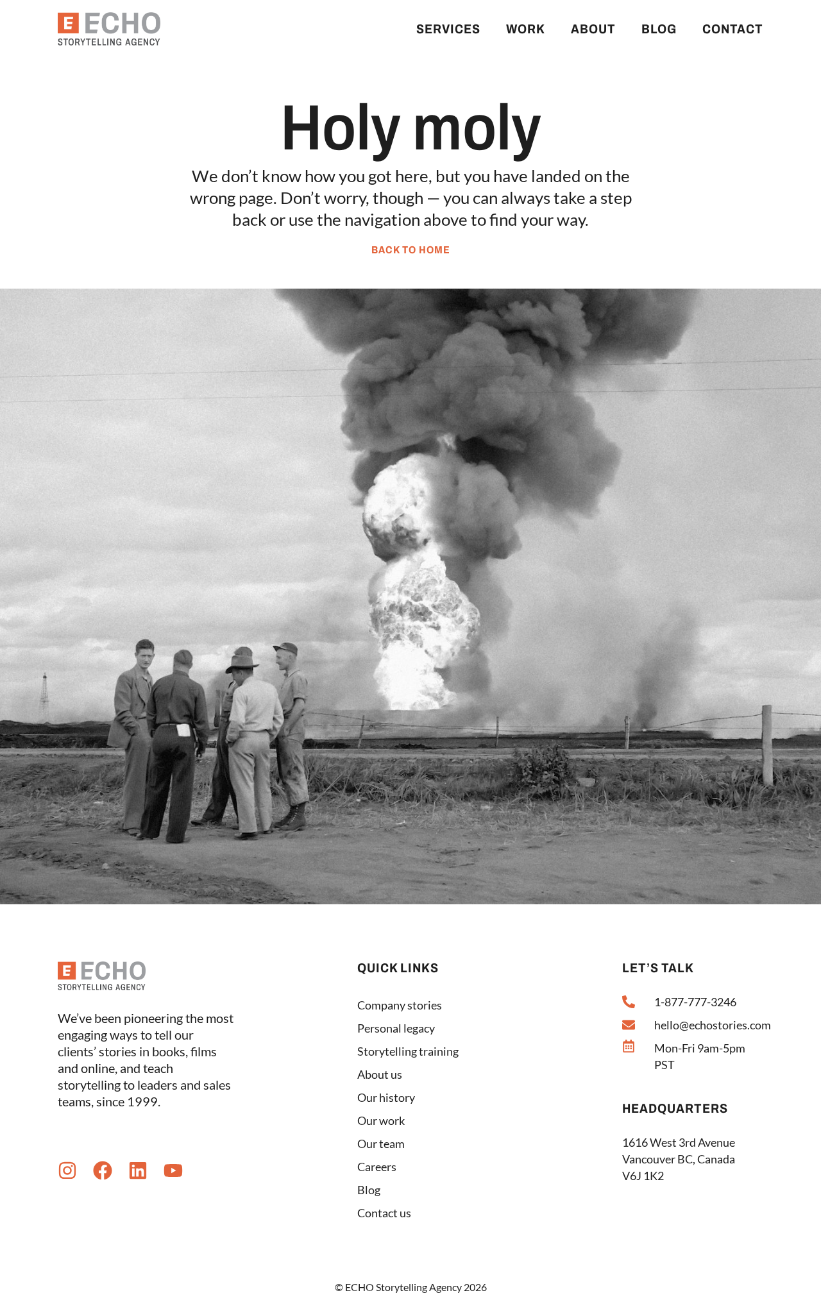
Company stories (399, 1005)
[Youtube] (173, 1170)
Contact (732, 29)
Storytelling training (408, 1051)
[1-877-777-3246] (628, 1001)
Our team (381, 1143)
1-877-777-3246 (695, 1002)
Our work (381, 1120)
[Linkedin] (138, 1170)
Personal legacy (396, 1028)
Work (525, 29)
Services (448, 29)
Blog (659, 29)
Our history (386, 1097)
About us (379, 1074)
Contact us (384, 1213)
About (593, 29)
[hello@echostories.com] (628, 1024)
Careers (376, 1167)
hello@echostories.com (712, 1025)
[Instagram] (67, 1170)
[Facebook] (102, 1170)
